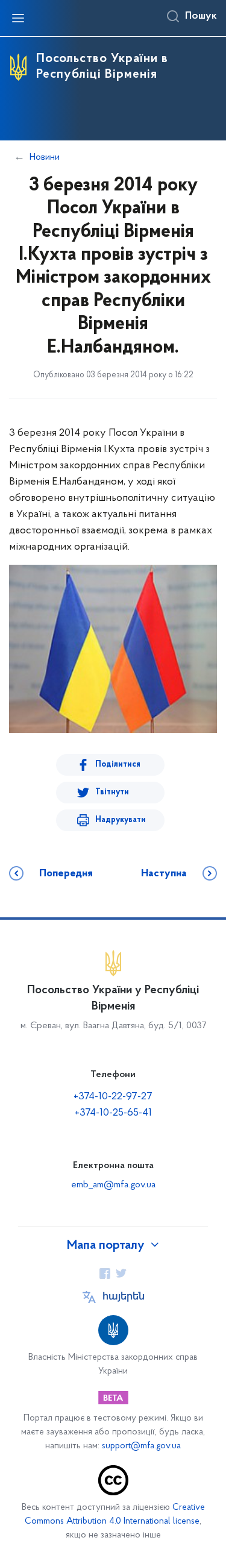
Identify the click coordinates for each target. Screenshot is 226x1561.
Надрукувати (120, 819)
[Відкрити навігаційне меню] (18, 18)
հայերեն (123, 1297)
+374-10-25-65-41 (113, 1113)
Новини (45, 157)
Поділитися (117, 764)
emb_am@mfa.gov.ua (113, 1185)
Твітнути (112, 792)
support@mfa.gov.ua (141, 1446)
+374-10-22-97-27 (113, 1096)
